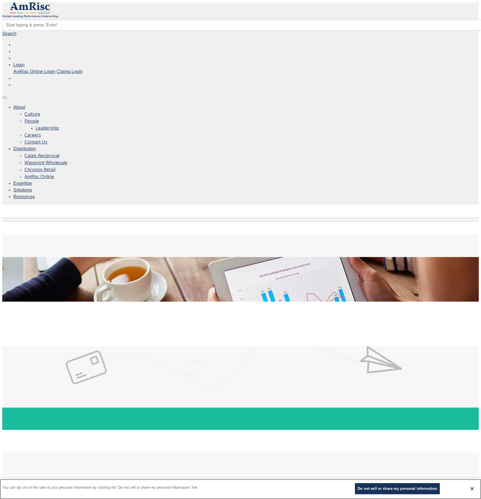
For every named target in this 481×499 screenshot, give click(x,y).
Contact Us (35, 142)
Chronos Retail (39, 169)
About (19, 107)
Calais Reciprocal (41, 155)
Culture (32, 114)
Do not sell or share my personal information (397, 488)
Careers (32, 135)
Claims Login (70, 71)
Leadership (47, 128)
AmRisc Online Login (34, 71)
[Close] (472, 489)
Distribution (24, 148)
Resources (24, 196)
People (31, 121)
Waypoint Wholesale (45, 162)
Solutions (22, 190)
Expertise (22, 183)
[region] (240, 489)
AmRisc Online (39, 176)
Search (9, 33)
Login (18, 64)
